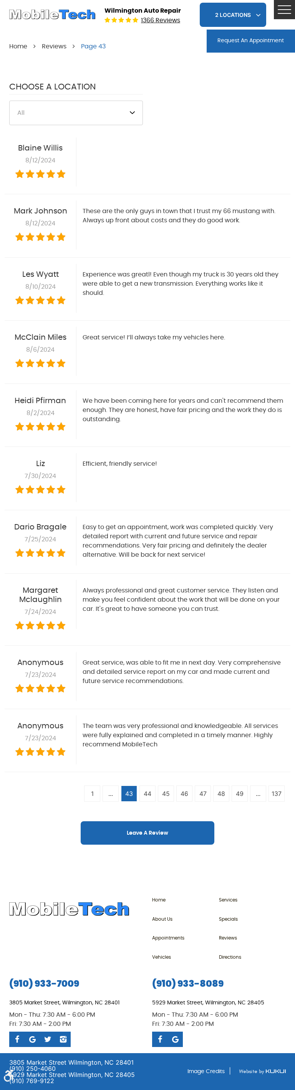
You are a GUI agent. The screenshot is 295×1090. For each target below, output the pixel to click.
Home (18, 46)
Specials (228, 919)
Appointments (168, 938)
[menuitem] (185, 899)
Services (228, 900)
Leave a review (147, 833)
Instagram (63, 1039)
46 (184, 793)
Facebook (17, 1039)
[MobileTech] (52, 14)
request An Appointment (250, 40)
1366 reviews (160, 20)
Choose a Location (52, 87)
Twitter (47, 1039)
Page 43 (93, 46)
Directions (230, 957)
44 (147, 793)
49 (240, 793)
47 (203, 793)
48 (221, 793)
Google (32, 1039)
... (110, 793)
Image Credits (206, 1071)
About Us (162, 919)
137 (277, 793)
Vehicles (161, 957)
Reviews (54, 46)
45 (166, 793)
